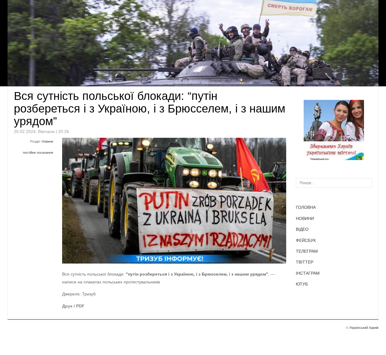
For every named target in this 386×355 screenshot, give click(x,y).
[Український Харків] (334, 158)
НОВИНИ (305, 218)
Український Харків (363, 327)
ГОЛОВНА (306, 207)
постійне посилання (38, 152)
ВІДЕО (302, 229)
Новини (47, 141)
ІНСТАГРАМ (308, 273)
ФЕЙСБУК (306, 240)
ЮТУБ (302, 284)
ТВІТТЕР (304, 262)
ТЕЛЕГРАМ (307, 251)
